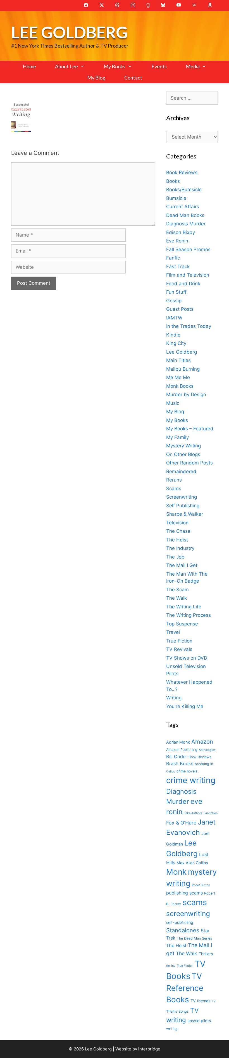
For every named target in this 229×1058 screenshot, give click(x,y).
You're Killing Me (184, 706)
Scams (173, 488)
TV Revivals (179, 649)
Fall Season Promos (188, 249)
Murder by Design (186, 394)
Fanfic (173, 258)
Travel (173, 632)
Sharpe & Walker (184, 514)
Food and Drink (183, 283)
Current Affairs (182, 206)
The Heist (177, 540)
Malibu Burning (183, 369)
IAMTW (174, 318)
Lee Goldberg (69, 32)
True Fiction (179, 641)
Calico (170, 771)
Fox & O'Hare (181, 823)
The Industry (180, 548)
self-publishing (179, 922)
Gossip (174, 300)
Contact (133, 77)
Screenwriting (181, 497)
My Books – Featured (189, 428)
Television (177, 523)
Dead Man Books (185, 215)
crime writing (190, 780)
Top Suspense (182, 624)
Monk (176, 872)
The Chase (178, 531)
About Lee (66, 66)
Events (159, 66)
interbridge (149, 1049)
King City (176, 343)
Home (29, 66)
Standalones (182, 930)
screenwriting (188, 913)
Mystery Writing (183, 446)
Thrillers (206, 953)
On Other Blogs (183, 454)
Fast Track (178, 266)
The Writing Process (188, 615)
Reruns (174, 480)
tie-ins (170, 966)
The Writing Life (183, 606)
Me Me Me (178, 377)
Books (173, 181)
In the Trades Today (188, 326)
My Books (114, 66)
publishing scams (184, 893)
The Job (175, 557)
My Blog (96, 77)
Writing (174, 697)
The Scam (177, 589)
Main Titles (178, 360)
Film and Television (187, 275)
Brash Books (179, 763)
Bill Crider (176, 756)
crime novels (186, 771)
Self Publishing (182, 505)
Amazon (202, 741)
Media (193, 66)
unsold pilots (199, 1020)
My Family (177, 437)
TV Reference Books (184, 988)
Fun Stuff (176, 292)
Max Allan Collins (192, 862)
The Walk (176, 598)
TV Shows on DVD (186, 658)
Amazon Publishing (181, 750)
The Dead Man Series (194, 938)
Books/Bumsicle (184, 189)
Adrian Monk (178, 742)
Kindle (173, 335)
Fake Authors (193, 813)
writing (172, 1029)
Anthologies (207, 750)
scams (195, 902)
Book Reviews (181, 172)
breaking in (204, 764)
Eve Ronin (177, 241)
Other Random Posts (189, 463)
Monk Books (180, 386)
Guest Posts (180, 309)
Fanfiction (211, 813)
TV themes (200, 1000)
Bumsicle (176, 198)
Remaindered (181, 471)
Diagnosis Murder (186, 223)
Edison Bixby (180, 232)
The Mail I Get (181, 565)
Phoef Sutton (201, 885)
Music (172, 403)
